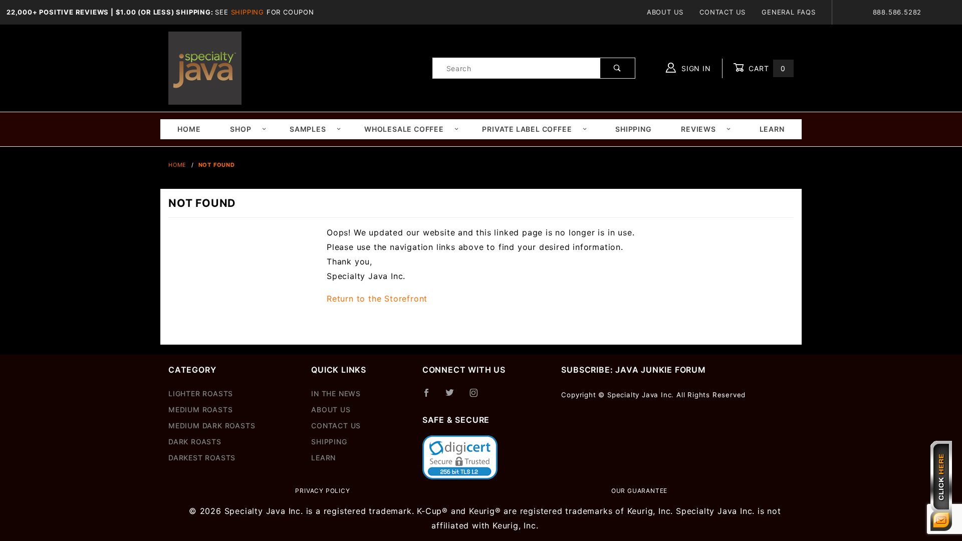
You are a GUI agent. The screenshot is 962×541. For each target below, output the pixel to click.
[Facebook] (430, 397)
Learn (772, 129)
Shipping (247, 12)
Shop (240, 129)
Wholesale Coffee (404, 129)
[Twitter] (453, 397)
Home (188, 129)
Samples (308, 129)
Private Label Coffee (527, 129)
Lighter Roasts (200, 393)
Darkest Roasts (201, 457)
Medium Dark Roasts (211, 425)
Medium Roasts (200, 409)
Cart (766, 68)
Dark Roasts (194, 441)
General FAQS (789, 12)
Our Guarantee (639, 490)
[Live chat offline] (941, 486)
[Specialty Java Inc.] (205, 67)
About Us (665, 12)
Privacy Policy (322, 490)
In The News (336, 393)
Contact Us (722, 12)
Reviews (698, 129)
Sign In (694, 68)
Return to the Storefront (377, 299)
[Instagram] (478, 397)
